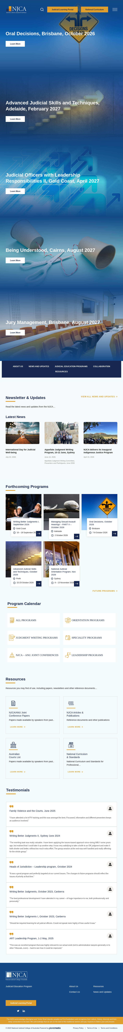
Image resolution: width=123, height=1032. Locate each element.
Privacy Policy (78, 1028)
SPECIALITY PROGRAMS (87, 637)
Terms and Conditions (109, 1028)
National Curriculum (94, 10)
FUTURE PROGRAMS (104, 591)
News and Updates (102, 992)
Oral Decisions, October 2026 (100, 523)
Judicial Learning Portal (62, 10)
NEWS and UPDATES (39, 366)
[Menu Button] (114, 9)
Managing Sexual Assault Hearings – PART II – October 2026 (63, 525)
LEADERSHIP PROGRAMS (87, 655)
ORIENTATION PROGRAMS (88, 620)
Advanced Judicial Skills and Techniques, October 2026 (25, 572)
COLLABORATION (101, 366)
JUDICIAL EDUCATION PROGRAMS (71, 366)
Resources (98, 986)
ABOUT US (18, 366)
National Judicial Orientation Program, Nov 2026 (63, 572)
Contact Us (74, 992)
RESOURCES (61, 372)
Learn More (15, 44)
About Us (73, 986)
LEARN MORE (16, 727)
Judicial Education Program (19, 986)
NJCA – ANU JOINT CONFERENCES (37, 655)
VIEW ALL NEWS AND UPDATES (98, 397)
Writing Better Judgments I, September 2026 (26, 523)
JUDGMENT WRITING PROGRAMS (37, 637)
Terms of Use (92, 1028)
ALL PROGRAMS (26, 620)
